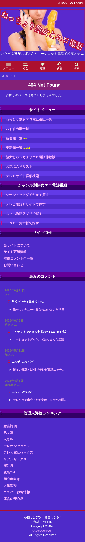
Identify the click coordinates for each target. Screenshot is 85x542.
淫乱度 (8, 466)
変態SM (9, 472)
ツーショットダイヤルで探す (27, 194)
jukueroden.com (42, 530)
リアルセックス (15, 459)
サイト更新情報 (15, 252)
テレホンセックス (17, 446)
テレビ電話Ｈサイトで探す (26, 204)
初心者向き (12, 479)
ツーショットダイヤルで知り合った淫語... (39, 339)
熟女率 (8, 432)
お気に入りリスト (19, 166)
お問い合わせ (13, 265)
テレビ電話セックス (18, 452)
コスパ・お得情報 (17, 492)
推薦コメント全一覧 (18, 258)
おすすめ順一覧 (17, 128)
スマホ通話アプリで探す (24, 213)
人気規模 (10, 485)
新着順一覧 (17, 138)
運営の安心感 (13, 499)
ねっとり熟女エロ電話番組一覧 (29, 119)
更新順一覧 (18, 147)
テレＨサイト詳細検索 (22, 176)
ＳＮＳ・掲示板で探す (22, 223)
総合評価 (10, 426)
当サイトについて (17, 245)
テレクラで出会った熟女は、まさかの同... (39, 399)
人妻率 (8, 439)
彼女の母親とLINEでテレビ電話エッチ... (38, 369)
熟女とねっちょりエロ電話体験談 (30, 157)
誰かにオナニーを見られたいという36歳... (40, 309)
